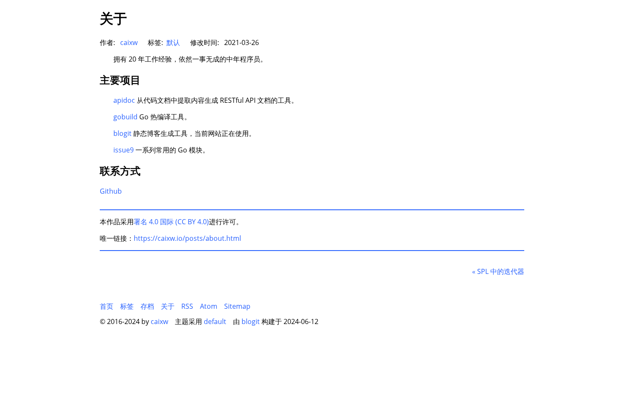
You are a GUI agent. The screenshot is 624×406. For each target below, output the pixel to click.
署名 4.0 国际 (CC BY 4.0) (171, 221)
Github (111, 191)
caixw (129, 42)
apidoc (124, 100)
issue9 (123, 150)
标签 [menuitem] (127, 306)
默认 (173, 42)
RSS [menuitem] (187, 306)
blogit (122, 133)
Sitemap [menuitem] (237, 306)
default (215, 321)
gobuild (125, 116)
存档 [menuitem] (147, 306)
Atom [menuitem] (208, 306)
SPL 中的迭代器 (498, 271)
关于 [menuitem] (167, 306)
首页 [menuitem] (106, 306)
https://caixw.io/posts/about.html (187, 238)
